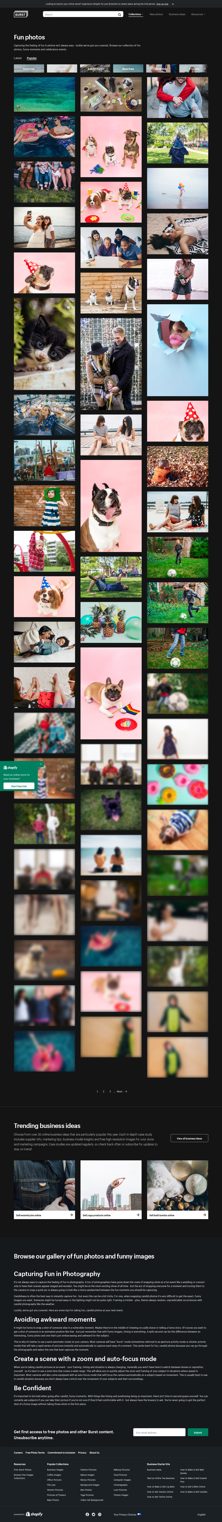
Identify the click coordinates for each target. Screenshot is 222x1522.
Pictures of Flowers (56, 1494)
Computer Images (122, 1479)
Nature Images (87, 1474)
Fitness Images (121, 1494)
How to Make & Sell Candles (193, 1491)
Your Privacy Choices (125, 1514)
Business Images (55, 1469)
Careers (18, 1452)
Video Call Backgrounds (91, 1499)
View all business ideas (189, 1138)
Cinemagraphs (120, 1484)
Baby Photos (53, 1499)
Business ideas (177, 14)
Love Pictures (120, 1489)
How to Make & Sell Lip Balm (161, 1486)
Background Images (89, 1484)
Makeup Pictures (122, 1469)
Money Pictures (87, 1479)
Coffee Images (54, 1474)
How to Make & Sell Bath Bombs (192, 1471)
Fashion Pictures (88, 1469)
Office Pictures (54, 1479)
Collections (135, 14)
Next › (120, 1091)
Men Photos (86, 1489)
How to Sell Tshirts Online (159, 1496)
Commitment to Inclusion (61, 1452)
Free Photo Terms (35, 1452)
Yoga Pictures (87, 1494)
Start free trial (19, 786)
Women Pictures (55, 1489)
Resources (197, 14)
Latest (18, 57)
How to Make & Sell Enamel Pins (193, 1479)
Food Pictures (120, 1474)
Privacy (82, 1452)
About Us (94, 1452)
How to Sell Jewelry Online (160, 1491)
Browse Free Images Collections (23, 1476)
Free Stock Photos (22, 1469)
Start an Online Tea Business (161, 1478)
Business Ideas (154, 1469)
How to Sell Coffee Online (192, 1486)
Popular (32, 57)
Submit (198, 1432)
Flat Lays (51, 1484)
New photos (156, 14)
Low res (64, 108)
